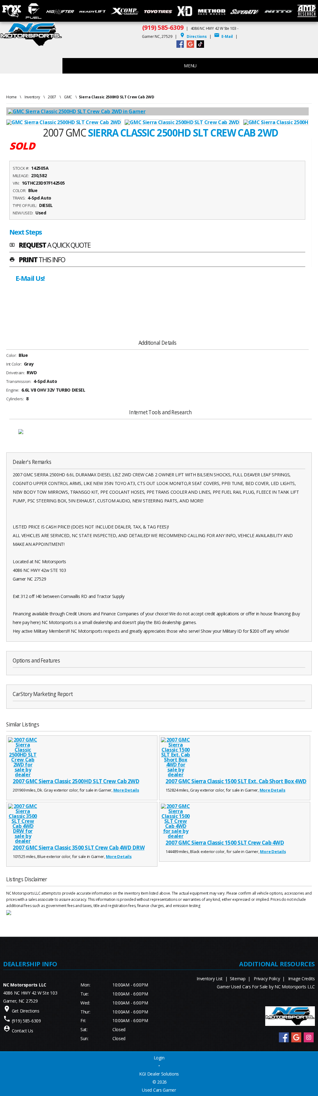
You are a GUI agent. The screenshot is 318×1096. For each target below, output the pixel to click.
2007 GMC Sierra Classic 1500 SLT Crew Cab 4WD (225, 842)
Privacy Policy (267, 978)
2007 (52, 97)
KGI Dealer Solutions (159, 1074)
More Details (126, 790)
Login (159, 1058)
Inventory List (210, 978)
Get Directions (25, 1011)
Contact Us (22, 1031)
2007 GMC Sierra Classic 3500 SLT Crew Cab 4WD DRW (78, 847)
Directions (193, 36)
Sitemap (238, 978)
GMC (68, 97)
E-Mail (223, 36)
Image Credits (301, 978)
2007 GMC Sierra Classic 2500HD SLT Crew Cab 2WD (76, 781)
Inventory (32, 97)
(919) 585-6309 (163, 27)
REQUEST (50, 245)
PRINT (37, 260)
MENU (190, 66)
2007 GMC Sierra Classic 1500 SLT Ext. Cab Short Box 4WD (236, 781)
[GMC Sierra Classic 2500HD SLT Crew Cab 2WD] (65, 122)
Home (11, 97)
